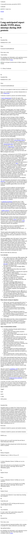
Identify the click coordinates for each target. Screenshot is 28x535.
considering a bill (14, 368)
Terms (11, 59)
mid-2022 (3, 181)
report (14, 219)
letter (17, 163)
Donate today (6, 93)
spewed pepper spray (8, 144)
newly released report (6, 98)
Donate (2, 11)
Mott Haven (11, 146)
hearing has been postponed (15, 378)
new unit (5, 263)
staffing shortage (5, 210)
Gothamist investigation (7, 201)
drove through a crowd (19, 140)
